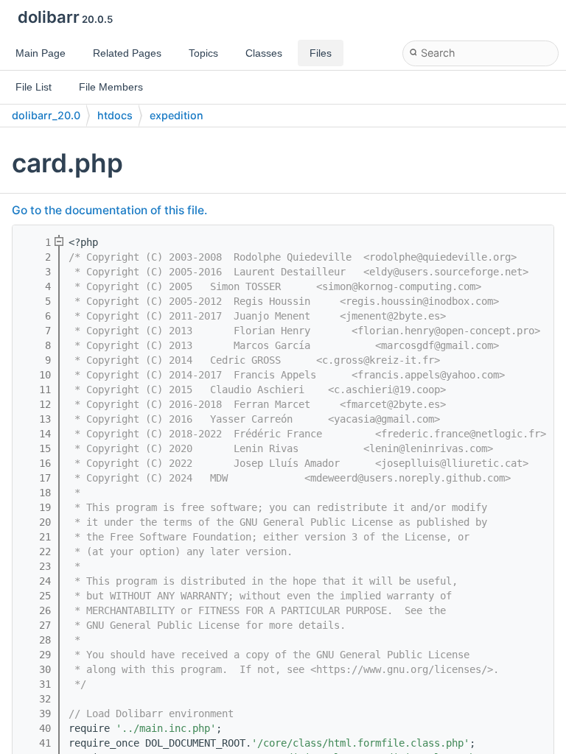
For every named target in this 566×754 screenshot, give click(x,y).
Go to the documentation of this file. (109, 210)
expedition (176, 115)
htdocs (115, 115)
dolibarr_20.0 (46, 115)
